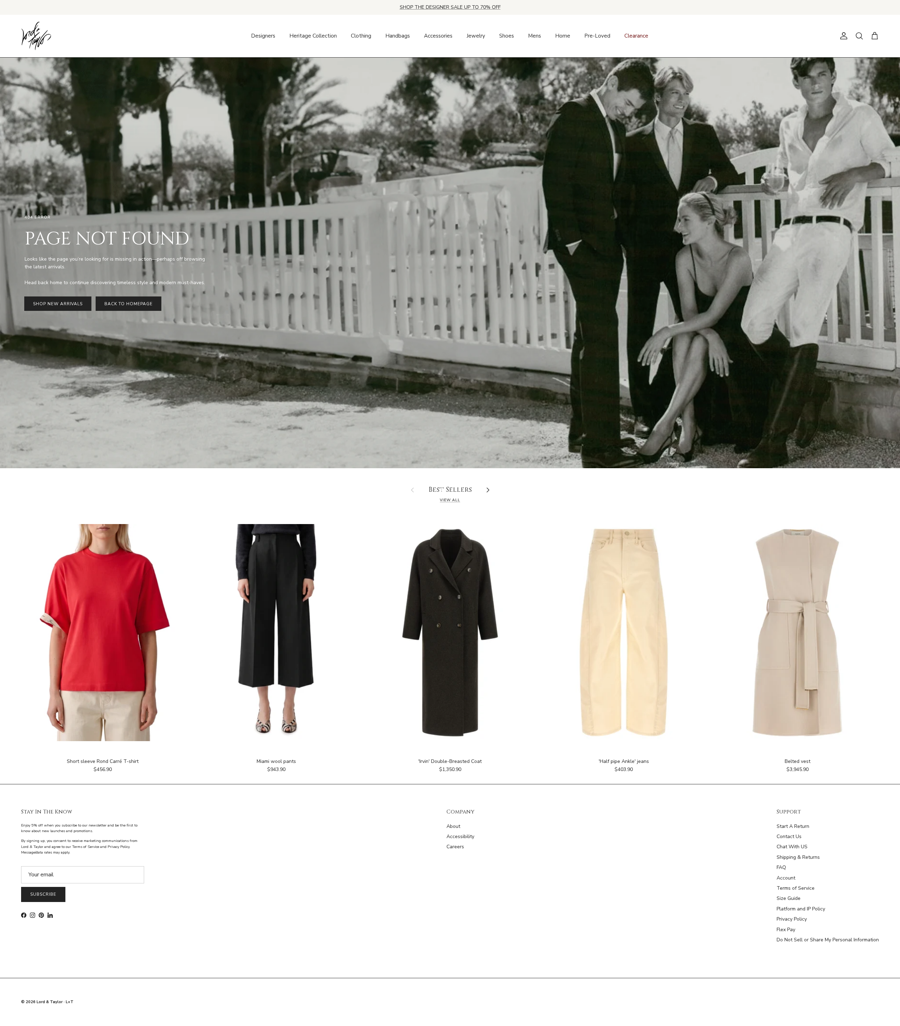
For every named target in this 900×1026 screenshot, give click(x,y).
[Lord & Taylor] (36, 36)
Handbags (397, 35)
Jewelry (476, 35)
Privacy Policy (792, 919)
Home (562, 35)
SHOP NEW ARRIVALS (58, 304)
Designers (263, 35)
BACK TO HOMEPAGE (128, 304)
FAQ (781, 867)
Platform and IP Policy (801, 909)
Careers (455, 846)
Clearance (636, 35)
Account (786, 878)
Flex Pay (786, 929)
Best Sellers (450, 490)
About (453, 826)
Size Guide (789, 898)
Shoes (506, 35)
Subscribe (43, 894)
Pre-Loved (597, 35)
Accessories (438, 35)
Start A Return (793, 826)
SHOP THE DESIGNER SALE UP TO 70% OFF (450, 7)
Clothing (361, 35)
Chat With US (792, 846)
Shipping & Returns (798, 857)
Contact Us (789, 836)
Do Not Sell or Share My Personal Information (828, 939)
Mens (534, 35)
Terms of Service (796, 888)
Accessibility (460, 836)
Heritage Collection (313, 35)
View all (450, 500)
